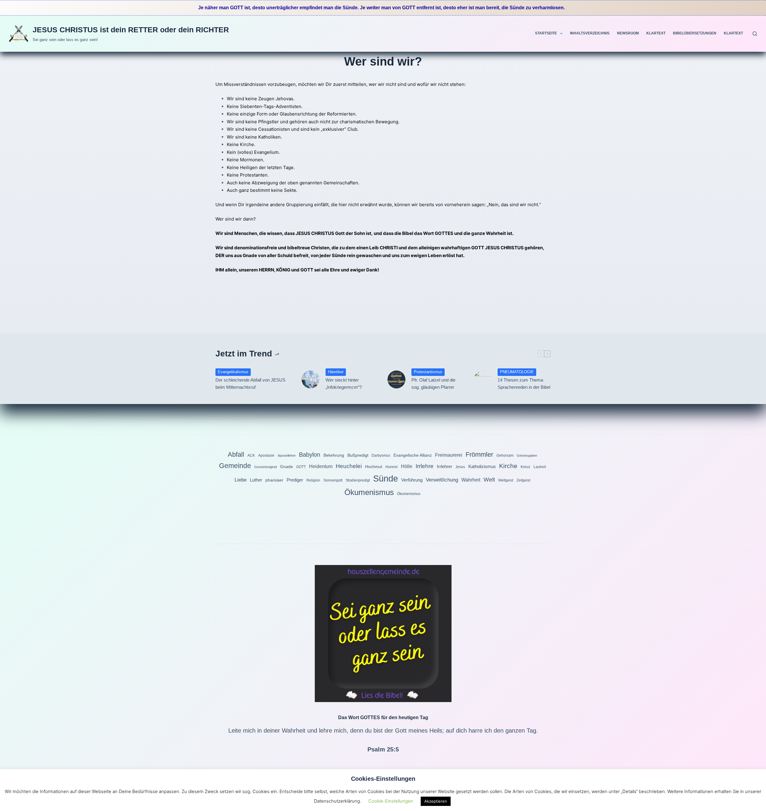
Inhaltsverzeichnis (590, 33)
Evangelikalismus (233, 372)
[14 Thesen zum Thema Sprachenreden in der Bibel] (483, 379)
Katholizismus (482, 466)
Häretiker (336, 372)
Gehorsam (504, 455)
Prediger (295, 479)
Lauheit (540, 467)
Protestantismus (428, 372)
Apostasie (266, 455)
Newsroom (628, 33)
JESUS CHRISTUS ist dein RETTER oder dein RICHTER (131, 29)
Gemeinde (235, 466)
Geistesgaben (527, 455)
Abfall (236, 454)
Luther (256, 479)
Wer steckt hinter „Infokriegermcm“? (344, 383)
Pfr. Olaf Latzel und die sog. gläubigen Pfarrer (433, 383)
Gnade (286, 466)
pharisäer (274, 480)
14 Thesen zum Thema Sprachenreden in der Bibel (524, 383)
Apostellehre (287, 455)
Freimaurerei (448, 455)
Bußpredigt (357, 455)
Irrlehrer (444, 466)
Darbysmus (381, 455)
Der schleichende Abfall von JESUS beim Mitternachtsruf (250, 383)
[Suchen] (755, 33)
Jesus (460, 467)
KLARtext (655, 33)
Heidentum (320, 466)
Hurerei (391, 467)
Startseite (546, 33)
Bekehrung (333, 455)
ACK (251, 455)
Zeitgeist (523, 480)
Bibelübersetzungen (694, 33)
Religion (313, 480)
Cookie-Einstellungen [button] (390, 801)
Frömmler (479, 454)
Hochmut (373, 466)
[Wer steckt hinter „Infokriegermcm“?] (311, 379)
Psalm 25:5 (383, 749)
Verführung (411, 479)
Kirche (508, 465)
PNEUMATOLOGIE (517, 372)
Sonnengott (332, 480)
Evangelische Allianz (412, 455)
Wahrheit (470, 479)
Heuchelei (349, 466)
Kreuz (525, 467)
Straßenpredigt (358, 480)
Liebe (241, 480)
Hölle (406, 466)
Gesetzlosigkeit (265, 467)
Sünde (385, 478)
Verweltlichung (442, 480)
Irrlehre (425, 466)
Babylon (309, 454)
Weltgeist (505, 480)
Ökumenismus (369, 492)
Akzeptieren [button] (435, 801)
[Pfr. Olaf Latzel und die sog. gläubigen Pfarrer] (396, 379)
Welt (489, 479)
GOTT (301, 467)
